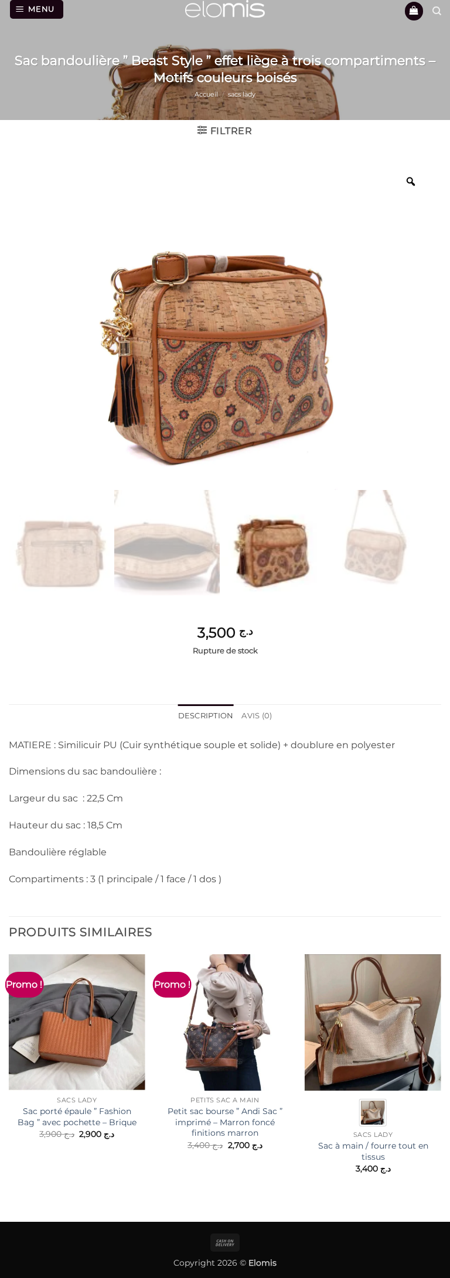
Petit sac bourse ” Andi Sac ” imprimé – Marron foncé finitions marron (225, 1122)
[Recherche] (436, 11)
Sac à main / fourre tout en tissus (373, 1151)
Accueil (206, 94)
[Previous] (9, 1079)
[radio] (373, 1112)
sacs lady (241, 94)
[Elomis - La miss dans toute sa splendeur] (225, 9)
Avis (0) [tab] (256, 715)
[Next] (440, 1079)
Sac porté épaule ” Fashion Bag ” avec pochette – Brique (77, 1117)
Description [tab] (206, 715)
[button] (37, 9)
